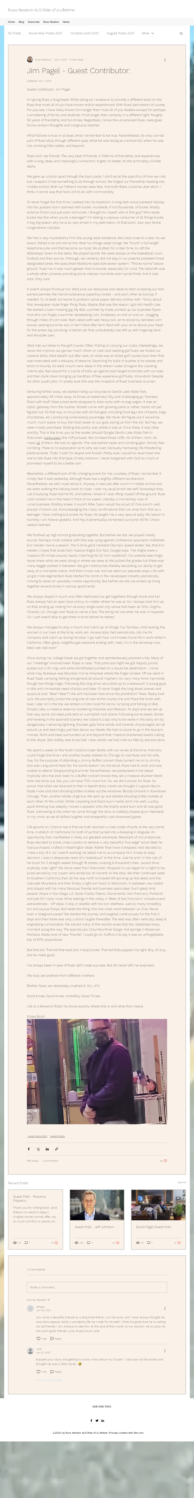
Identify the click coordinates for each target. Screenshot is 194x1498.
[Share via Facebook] (29, 1149)
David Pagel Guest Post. (153, 1227)
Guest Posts (57, 1136)
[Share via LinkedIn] (47, 1149)
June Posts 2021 (37, 1136)
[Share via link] (56, 1149)
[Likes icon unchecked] (38, 1338)
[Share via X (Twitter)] (38, 1149)
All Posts (14, 33)
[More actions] (165, 59)
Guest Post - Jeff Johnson (94, 1227)
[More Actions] (165, 1308)
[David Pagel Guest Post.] (158, 1205)
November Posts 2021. (46, 33)
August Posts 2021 (120, 33)
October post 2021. (84, 33)
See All (182, 1182)
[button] (181, 33)
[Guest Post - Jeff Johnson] (97, 1205)
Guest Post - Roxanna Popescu (29, 1198)
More (145, 33)
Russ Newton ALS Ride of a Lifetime (41, 10)
